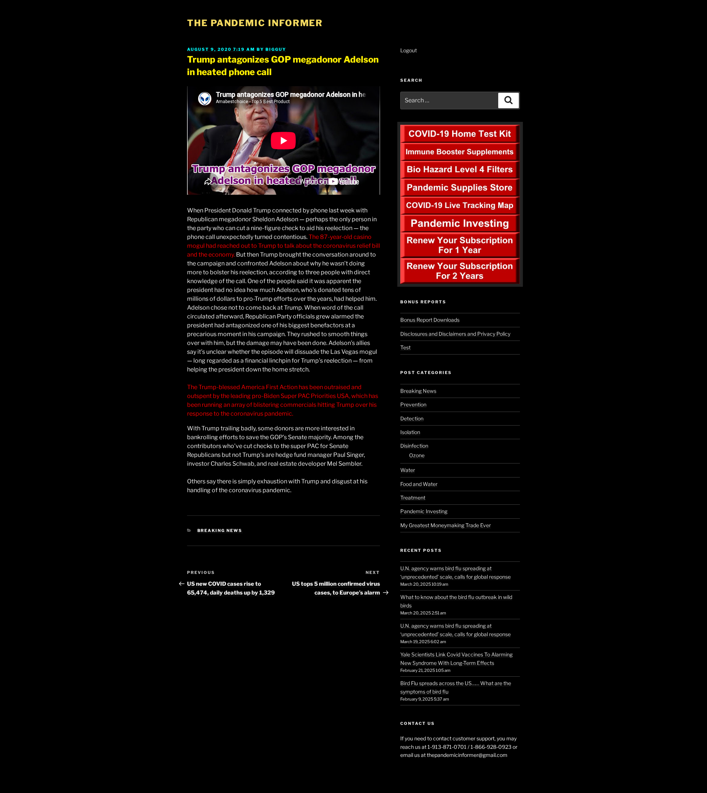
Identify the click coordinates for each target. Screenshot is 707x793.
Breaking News (220, 530)
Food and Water (418, 484)
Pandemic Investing (423, 511)
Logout (408, 50)
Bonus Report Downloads (430, 320)
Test (405, 347)
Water (407, 470)
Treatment (412, 497)
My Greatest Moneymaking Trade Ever (445, 525)
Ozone (417, 455)
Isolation (410, 432)
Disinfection (414, 446)
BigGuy (275, 49)
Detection (411, 418)
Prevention (413, 404)
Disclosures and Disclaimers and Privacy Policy (455, 334)
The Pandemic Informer (255, 23)
